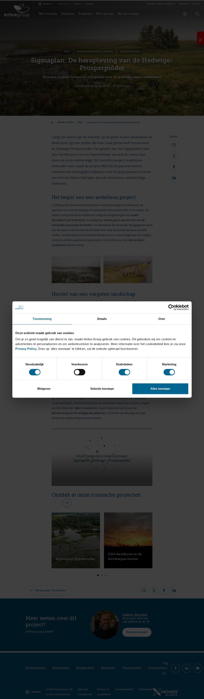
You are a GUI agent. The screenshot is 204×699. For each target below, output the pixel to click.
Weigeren (43, 388)
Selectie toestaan (102, 388)
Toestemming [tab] (42, 318)
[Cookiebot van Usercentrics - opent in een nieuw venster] (171, 307)
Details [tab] (102, 318)
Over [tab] (161, 318)
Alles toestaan (160, 388)
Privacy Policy (25, 348)
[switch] (79, 372)
